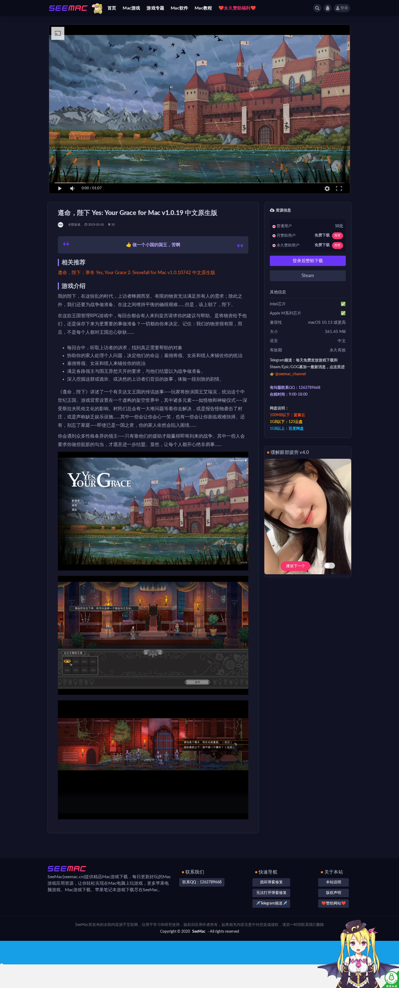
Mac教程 (203, 8)
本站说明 (333, 882)
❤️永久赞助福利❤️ (237, 8)
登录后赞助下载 (308, 261)
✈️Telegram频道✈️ (271, 903)
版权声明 (333, 893)
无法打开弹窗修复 (271, 893)
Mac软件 (179, 8)
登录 (344, 8)
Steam (308, 275)
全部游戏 (74, 224)
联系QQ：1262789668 (201, 882)
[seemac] (61, 224)
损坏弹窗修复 (271, 882)
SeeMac (198, 932)
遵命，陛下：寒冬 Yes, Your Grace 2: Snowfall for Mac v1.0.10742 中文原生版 (136, 272)
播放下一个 (295, 566)
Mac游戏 (131, 8)
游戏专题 (155, 8)
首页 (111, 8)
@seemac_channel (290, 374)
